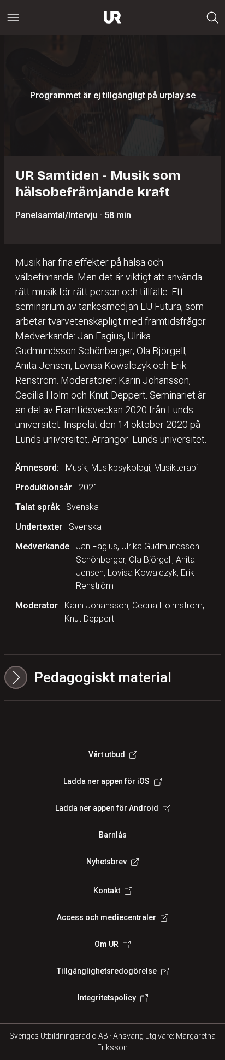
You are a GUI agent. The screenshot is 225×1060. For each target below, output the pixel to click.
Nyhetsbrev (106, 861)
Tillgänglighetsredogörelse (107, 971)
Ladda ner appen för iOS (106, 781)
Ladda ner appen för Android (106, 808)
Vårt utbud (106, 754)
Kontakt (106, 890)
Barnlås (113, 834)
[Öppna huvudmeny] (13, 17)
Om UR (106, 944)
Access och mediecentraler (106, 917)
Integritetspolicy (107, 997)
